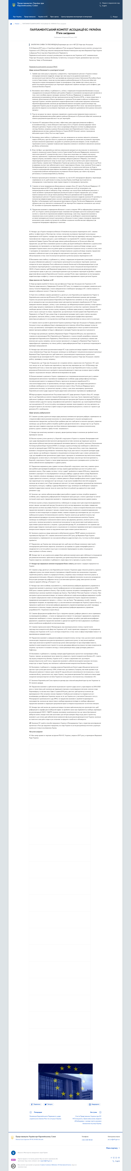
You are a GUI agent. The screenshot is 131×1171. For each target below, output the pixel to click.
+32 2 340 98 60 (87, 1140)
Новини (17, 23)
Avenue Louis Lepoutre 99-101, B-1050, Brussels (29, 1139)
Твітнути (49, 1104)
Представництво (30, 17)
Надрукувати (95, 1104)
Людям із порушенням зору (111, 3)
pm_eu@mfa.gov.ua (114, 1139)
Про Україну (17, 17)
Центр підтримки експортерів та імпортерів (76, 17)
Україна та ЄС (43, 17)
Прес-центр (54, 17)
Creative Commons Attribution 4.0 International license (55, 1165)
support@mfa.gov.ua (46, 1161)
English (104, 6)
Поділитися (37, 1104)
